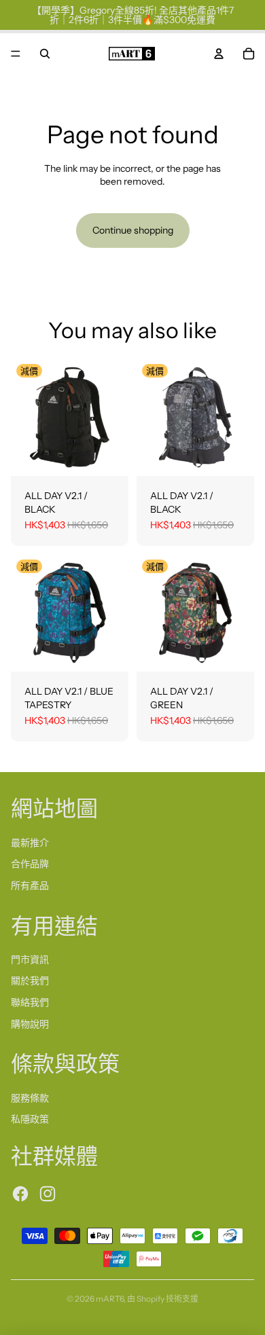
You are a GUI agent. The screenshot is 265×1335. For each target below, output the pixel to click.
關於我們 (30, 980)
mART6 (110, 1299)
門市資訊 (30, 959)
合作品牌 (30, 864)
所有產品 (30, 885)
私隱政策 (30, 1119)
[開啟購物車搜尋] (45, 54)
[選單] (15, 53)
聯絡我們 (30, 1002)
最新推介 (30, 843)
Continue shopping (132, 230)
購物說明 (30, 1024)
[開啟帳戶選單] (219, 54)
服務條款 (30, 1098)
